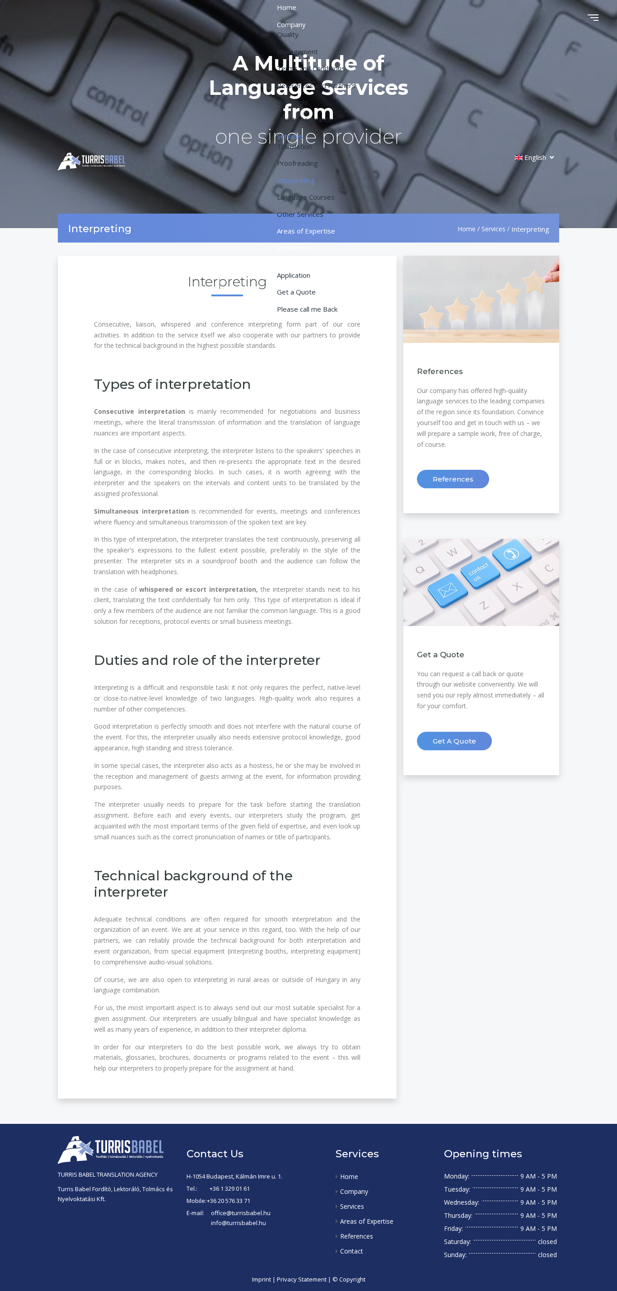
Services (352, 1206)
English (535, 157)
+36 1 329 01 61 (230, 1188)
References (453, 479)
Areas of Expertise (366, 1221)
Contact (351, 1251)
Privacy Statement (302, 1279)
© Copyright (348, 1279)
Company (354, 1191)
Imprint (261, 1279)
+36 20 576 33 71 (228, 1201)
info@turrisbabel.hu (238, 1223)
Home (349, 1176)
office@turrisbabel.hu (241, 1213)
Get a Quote (454, 741)
